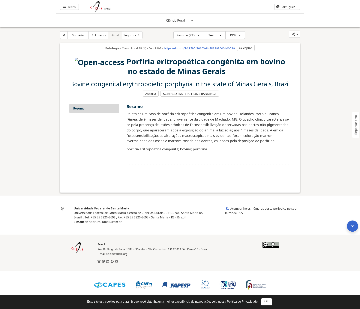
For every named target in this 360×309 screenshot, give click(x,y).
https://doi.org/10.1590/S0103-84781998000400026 (199, 48)
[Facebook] (112, 262)
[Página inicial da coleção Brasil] (77, 253)
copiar (245, 48)
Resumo (79, 108)
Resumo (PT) (186, 35)
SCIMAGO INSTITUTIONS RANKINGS (190, 94)
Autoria (150, 94)
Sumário (78, 35)
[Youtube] (116, 262)
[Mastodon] (103, 262)
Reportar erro (356, 125)
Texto (212, 35)
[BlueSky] (99, 262)
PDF (233, 35)
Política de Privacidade (242, 301)
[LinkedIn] (107, 262)
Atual (115, 35)
